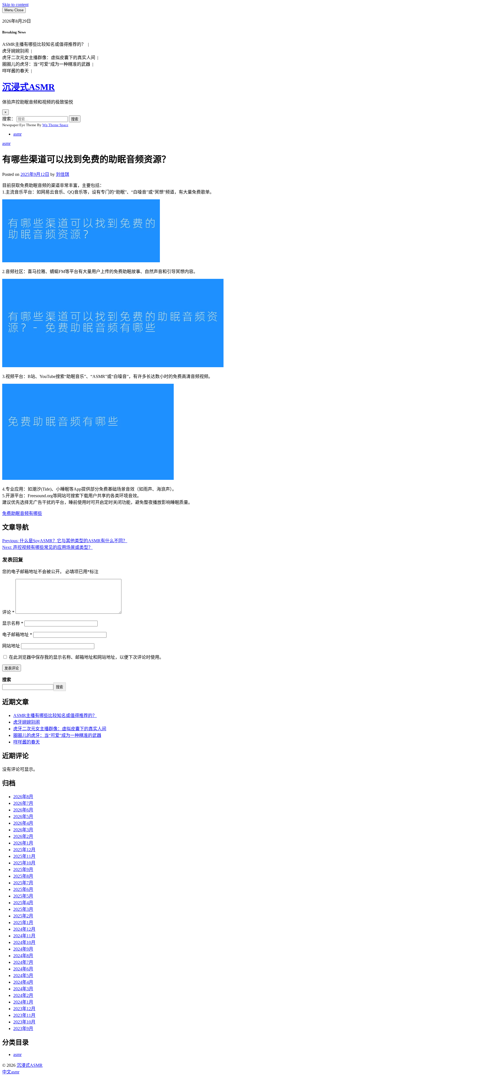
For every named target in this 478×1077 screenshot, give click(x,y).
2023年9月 (23, 1028)
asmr (17, 134)
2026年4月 (23, 823)
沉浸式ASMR (28, 87)
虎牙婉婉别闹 (26, 722)
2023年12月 (24, 1008)
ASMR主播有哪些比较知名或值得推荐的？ (55, 715)
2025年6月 (23, 889)
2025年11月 (24, 856)
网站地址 (11, 646)
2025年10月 (24, 863)
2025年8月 (23, 876)
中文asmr (10, 1072)
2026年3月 (23, 829)
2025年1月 (23, 922)
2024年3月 (23, 988)
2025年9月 (23, 869)
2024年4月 (23, 982)
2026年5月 (23, 816)
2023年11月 (24, 1015)
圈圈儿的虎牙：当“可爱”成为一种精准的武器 (57, 735)
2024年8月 (23, 955)
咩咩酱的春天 (26, 742)
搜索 (6, 679)
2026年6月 (23, 810)
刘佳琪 (62, 174)
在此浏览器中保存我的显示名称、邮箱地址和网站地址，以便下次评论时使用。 (86, 657)
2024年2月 (23, 995)
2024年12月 (24, 929)
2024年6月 (23, 969)
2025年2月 (23, 916)
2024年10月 (24, 942)
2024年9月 (23, 949)
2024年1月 (23, 1002)
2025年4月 (23, 902)
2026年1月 (23, 843)
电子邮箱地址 (17, 634)
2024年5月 (23, 975)
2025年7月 (23, 882)
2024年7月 (23, 962)
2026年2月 (23, 836)
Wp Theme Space (55, 125)
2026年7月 (23, 803)
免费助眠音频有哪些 (22, 513)
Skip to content (15, 4)
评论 (8, 612)
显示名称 (12, 623)
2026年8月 (23, 796)
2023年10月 (24, 1022)
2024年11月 (24, 935)
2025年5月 (23, 896)
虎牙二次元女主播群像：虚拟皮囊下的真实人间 (59, 728)
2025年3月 (23, 909)
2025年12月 (24, 849)
